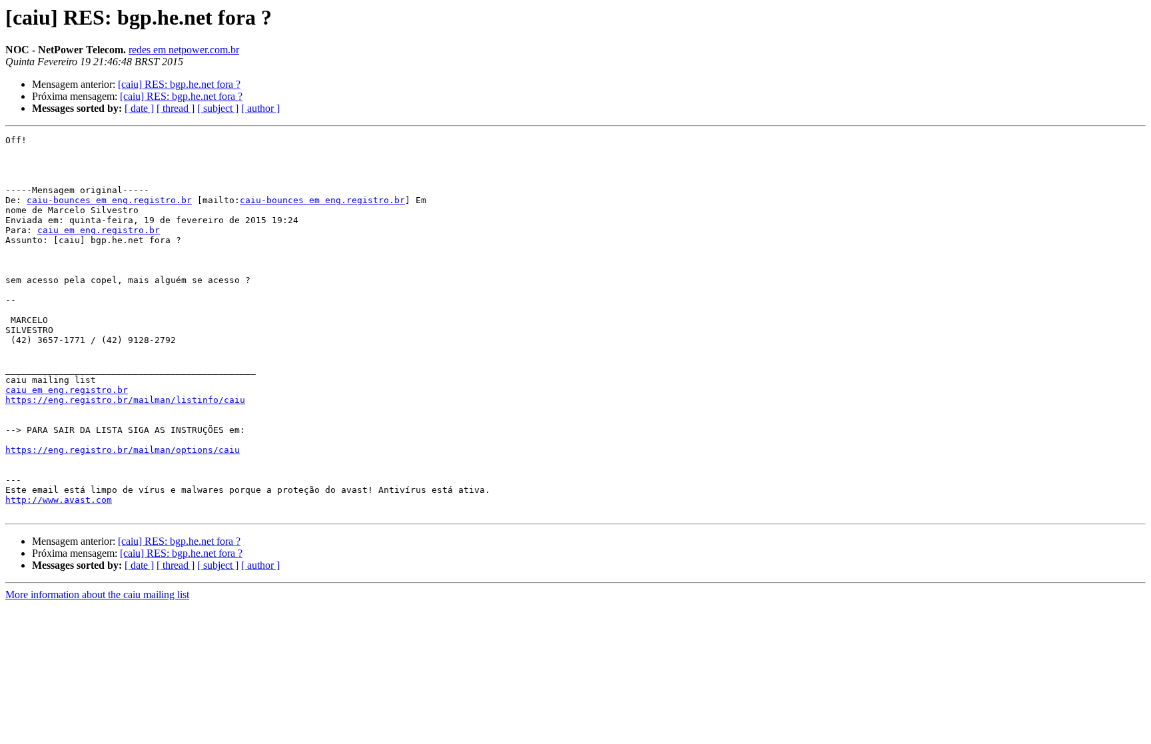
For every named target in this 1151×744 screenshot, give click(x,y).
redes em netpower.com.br (184, 49)
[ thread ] (175, 108)
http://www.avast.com (58, 500)
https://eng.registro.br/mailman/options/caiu (122, 450)
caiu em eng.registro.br (98, 230)
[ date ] (139, 108)
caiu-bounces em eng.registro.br (109, 200)
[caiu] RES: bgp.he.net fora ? (179, 84)
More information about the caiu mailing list (97, 594)
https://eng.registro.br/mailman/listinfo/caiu (125, 400)
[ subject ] (217, 108)
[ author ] (260, 108)
